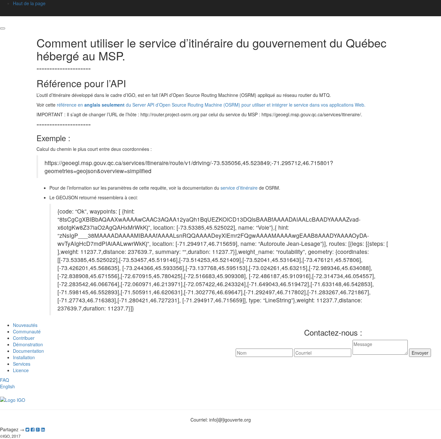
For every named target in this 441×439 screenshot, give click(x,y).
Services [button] (21, 364)
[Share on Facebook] (33, 429)
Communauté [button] (27, 331)
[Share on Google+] (38, 429)
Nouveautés (25, 325)
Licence (21, 370)
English (7, 386)
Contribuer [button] (24, 338)
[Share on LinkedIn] (43, 429)
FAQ (4, 380)
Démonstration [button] (28, 344)
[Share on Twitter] (27, 429)
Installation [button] (24, 357)
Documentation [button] (28, 351)
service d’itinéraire (239, 187)
